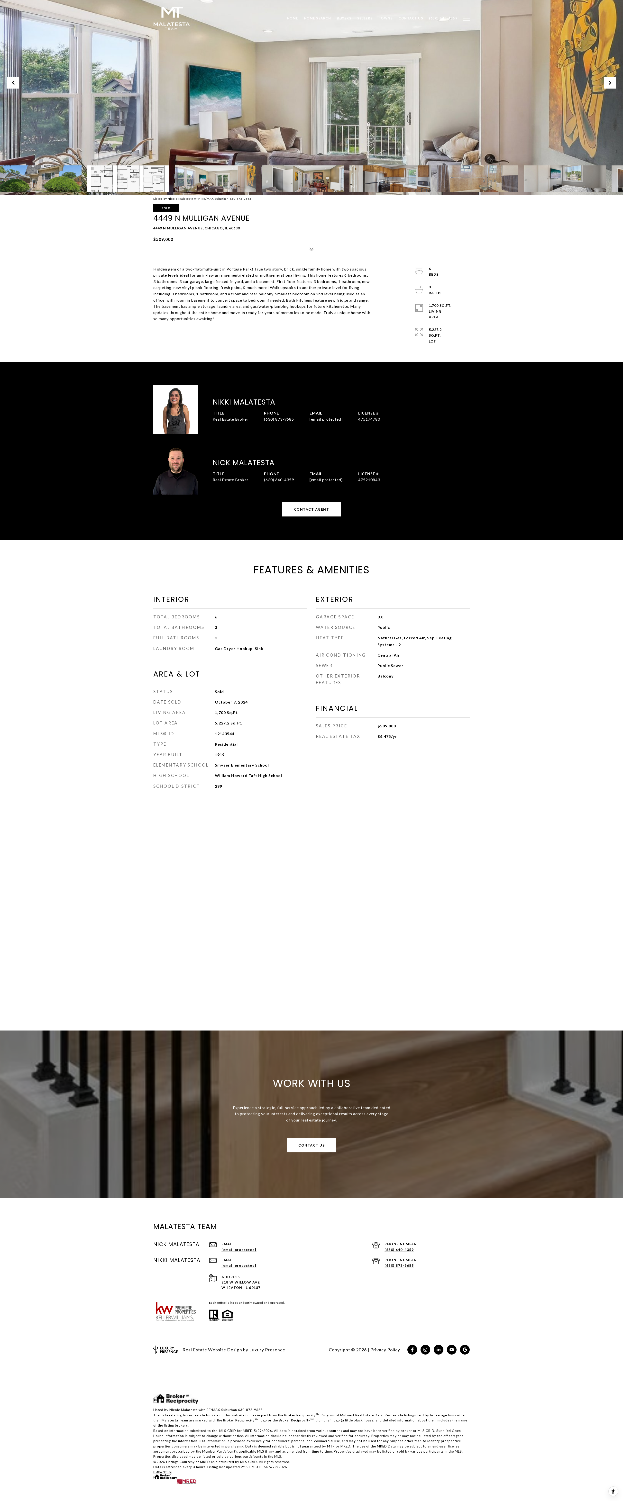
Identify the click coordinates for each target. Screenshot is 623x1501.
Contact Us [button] (311, 1145)
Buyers (344, 18)
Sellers (365, 18)
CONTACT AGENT (311, 509)
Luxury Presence (267, 1349)
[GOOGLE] (465, 1350)
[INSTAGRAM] (425, 1350)
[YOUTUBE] (452, 1350)
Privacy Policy (385, 1349)
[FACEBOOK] (412, 1350)
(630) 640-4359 (279, 479)
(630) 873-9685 (279, 419)
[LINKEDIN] (438, 1350)
